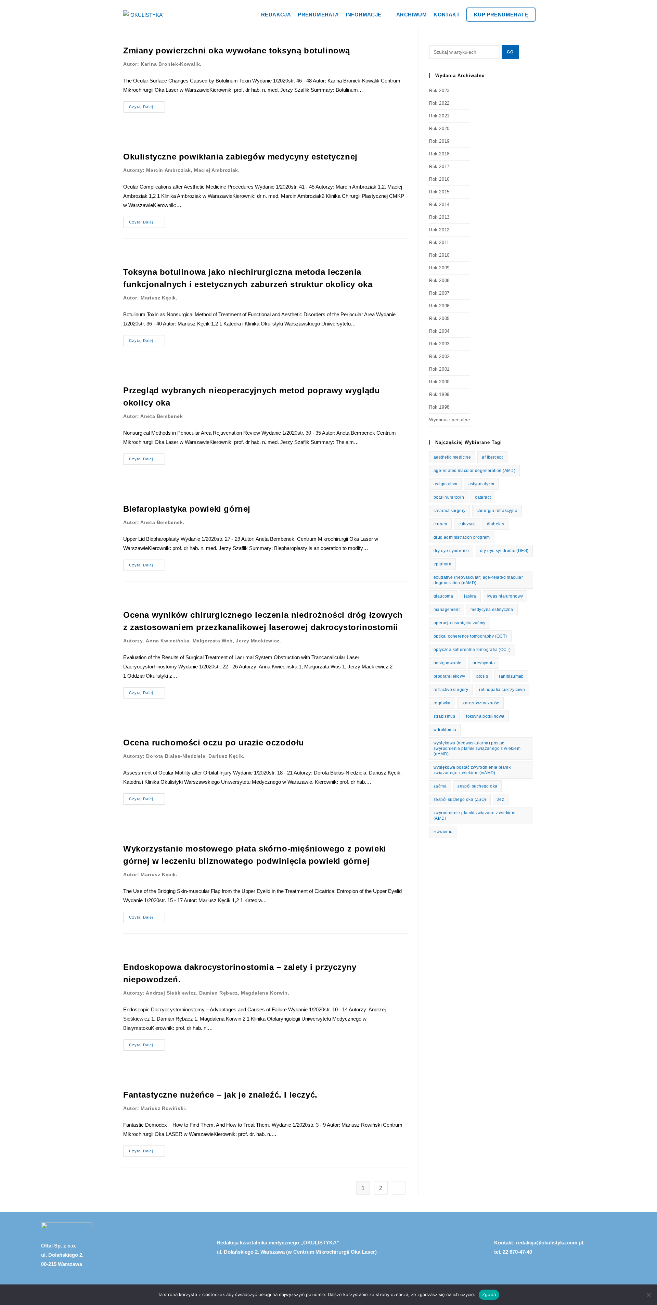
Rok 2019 (439, 141)
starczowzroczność (480, 703)
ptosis (482, 676)
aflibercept (492, 457)
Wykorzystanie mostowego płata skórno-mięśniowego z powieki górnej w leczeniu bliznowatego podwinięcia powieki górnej (254, 860)
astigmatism (445, 484)
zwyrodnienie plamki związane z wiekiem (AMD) (474, 815)
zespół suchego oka (477, 786)
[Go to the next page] (398, 1188)
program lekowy (449, 676)
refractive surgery (451, 689)
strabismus (444, 716)
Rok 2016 (439, 179)
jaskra (470, 596)
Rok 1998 (439, 407)
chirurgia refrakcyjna (497, 510)
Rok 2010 (439, 255)
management (447, 609)
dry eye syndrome (451, 550)
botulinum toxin (449, 497)
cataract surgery (449, 510)
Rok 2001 (439, 369)
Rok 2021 (439, 115)
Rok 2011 (439, 242)
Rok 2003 (439, 343)
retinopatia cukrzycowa (502, 689)
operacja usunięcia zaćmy (460, 622)
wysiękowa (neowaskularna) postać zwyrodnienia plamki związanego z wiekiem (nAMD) (477, 748)
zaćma (440, 786)
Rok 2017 (439, 166)
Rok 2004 (439, 331)
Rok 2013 (439, 217)
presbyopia (484, 663)
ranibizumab (511, 676)
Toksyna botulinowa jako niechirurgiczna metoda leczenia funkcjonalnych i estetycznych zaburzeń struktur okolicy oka (247, 283)
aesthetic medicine (452, 457)
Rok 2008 (439, 280)
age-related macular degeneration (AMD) (474, 470)
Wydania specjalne (449, 419)
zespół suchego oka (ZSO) (460, 799)
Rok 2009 (439, 267)
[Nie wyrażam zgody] (648, 1294)
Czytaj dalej (147, 105)
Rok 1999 (439, 394)
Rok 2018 (439, 153)
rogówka (442, 703)
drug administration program (462, 537)
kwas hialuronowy (505, 596)
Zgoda (489, 1294)
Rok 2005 (439, 318)
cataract (483, 497)
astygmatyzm (481, 484)
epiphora (442, 564)
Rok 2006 (439, 305)
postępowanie (448, 663)
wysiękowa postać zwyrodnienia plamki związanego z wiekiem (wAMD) (473, 770)
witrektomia (445, 729)
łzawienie (443, 831)
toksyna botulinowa (485, 716)
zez (500, 799)
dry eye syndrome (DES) (504, 550)
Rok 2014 (439, 204)
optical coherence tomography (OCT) (470, 636)
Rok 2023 (439, 90)
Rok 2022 (439, 103)
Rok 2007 (439, 293)
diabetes (495, 524)
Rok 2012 (439, 229)
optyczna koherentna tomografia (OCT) (472, 649)
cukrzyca (467, 524)
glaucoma (443, 596)
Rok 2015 (439, 191)
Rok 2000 (439, 381)
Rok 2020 (439, 128)
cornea (440, 524)
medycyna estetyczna (492, 609)
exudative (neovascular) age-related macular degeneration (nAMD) (478, 580)
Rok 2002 (439, 356)
